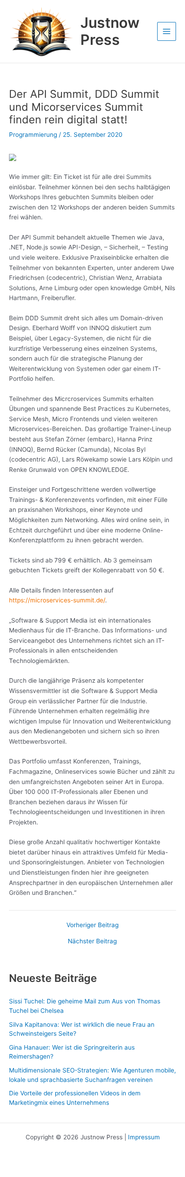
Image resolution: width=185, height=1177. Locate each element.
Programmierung (33, 134)
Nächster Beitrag (92, 941)
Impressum (144, 1137)
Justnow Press (110, 31)
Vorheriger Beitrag (92, 925)
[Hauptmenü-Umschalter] (166, 31)
